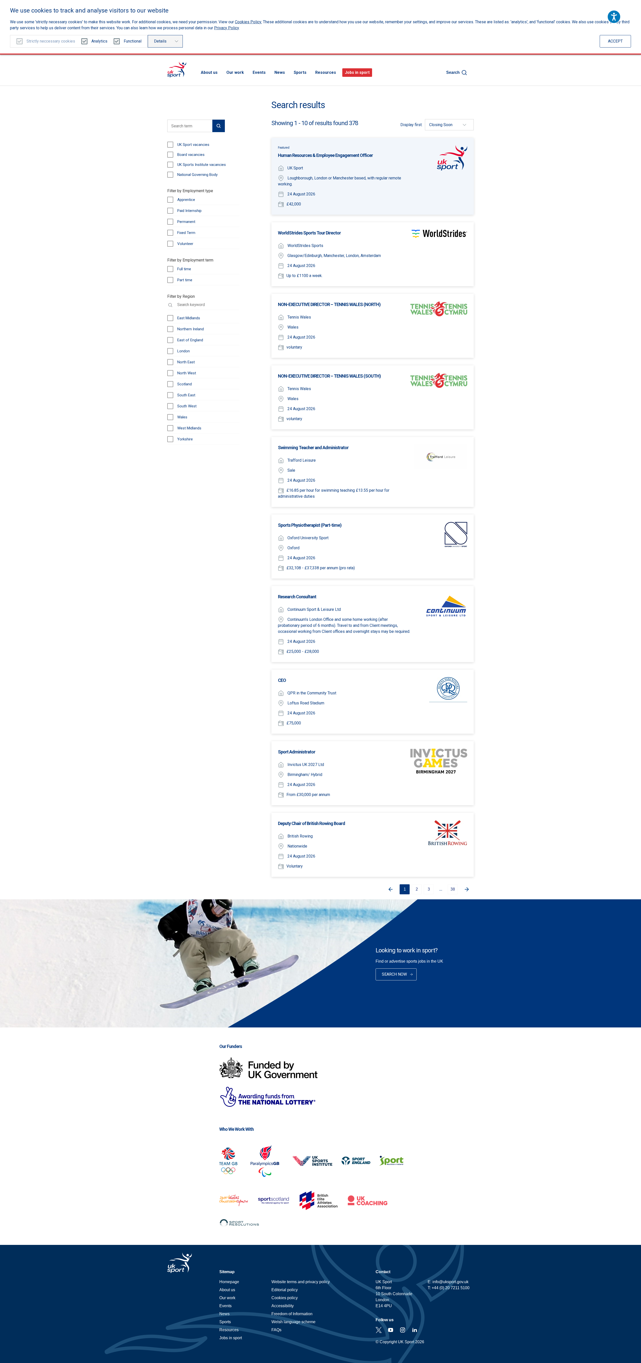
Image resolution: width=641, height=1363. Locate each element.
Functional (132, 41)
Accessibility (282, 1306)
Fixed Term (186, 232)
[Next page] (469, 889)
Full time (184, 269)
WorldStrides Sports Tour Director (309, 232)
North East (186, 362)
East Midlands (188, 318)
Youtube (391, 1330)
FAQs (276, 1330)
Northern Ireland (190, 329)
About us (209, 72)
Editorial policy (284, 1290)
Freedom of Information (291, 1314)
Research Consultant (297, 596)
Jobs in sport (357, 72)
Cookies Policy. (248, 22)
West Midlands (189, 428)
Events (259, 72)
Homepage (176, 69)
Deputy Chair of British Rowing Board (311, 823)
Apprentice (186, 199)
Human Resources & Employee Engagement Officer (325, 155)
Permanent (186, 221)
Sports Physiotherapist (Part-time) (310, 525)
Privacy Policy (226, 28)
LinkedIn (415, 1330)
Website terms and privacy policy (300, 1282)
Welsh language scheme (293, 1322)
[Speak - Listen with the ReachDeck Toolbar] (614, 17)
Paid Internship (189, 210)
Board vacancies (191, 154)
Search (453, 72)
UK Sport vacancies (193, 144)
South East (186, 395)
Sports (300, 72)
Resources (325, 72)
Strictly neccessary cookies (51, 41)
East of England (190, 340)
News (279, 72)
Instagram (403, 1330)
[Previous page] (389, 889)
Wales (182, 417)
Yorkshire (185, 439)
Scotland (184, 384)
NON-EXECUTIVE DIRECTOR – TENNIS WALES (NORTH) (329, 304)
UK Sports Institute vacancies (201, 164)
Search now (394, 974)
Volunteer (185, 243)
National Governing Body (197, 174)
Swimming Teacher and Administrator (313, 447)
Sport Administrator (296, 751)
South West (187, 406)
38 (452, 889)
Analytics (99, 41)
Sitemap (227, 1272)
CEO (282, 680)
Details (160, 41)
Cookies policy (284, 1298)
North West (186, 373)
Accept (615, 41)
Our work (235, 72)
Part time (184, 280)
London (183, 351)
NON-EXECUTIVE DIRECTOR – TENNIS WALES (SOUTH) (329, 376)
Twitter (379, 1330)
